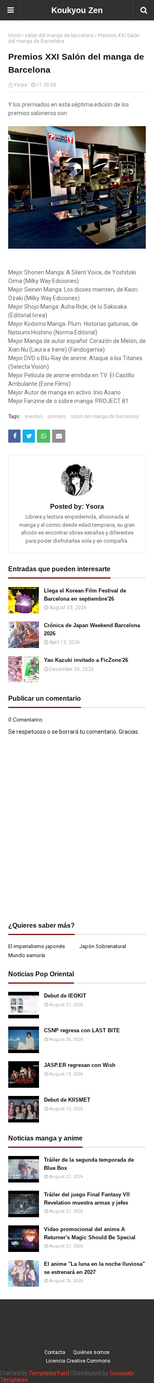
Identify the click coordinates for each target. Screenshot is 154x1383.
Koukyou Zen (77, 10)
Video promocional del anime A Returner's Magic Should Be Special (90, 1233)
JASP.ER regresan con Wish (79, 1065)
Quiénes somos (91, 1352)
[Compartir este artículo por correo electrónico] (58, 436)
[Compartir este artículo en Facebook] (14, 436)
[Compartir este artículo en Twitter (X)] (29, 436)
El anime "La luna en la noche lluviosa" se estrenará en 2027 (94, 1268)
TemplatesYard (49, 1373)
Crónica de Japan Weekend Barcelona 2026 (92, 629)
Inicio (14, 35)
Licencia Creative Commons (78, 1361)
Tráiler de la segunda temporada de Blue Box (89, 1164)
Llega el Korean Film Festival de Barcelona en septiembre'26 (85, 595)
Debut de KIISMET (67, 1100)
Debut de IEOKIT (65, 996)
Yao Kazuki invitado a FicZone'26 (86, 660)
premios (57, 416)
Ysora (20, 85)
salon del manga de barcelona (59, 35)
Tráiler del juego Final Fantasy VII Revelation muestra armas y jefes (87, 1198)
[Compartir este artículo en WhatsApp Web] (43, 436)
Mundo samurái (26, 955)
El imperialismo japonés (36, 946)
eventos (34, 416)
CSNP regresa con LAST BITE (82, 1030)
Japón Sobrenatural (102, 946)
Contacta (54, 1352)
